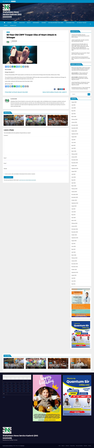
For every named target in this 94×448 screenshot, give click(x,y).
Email (5, 163)
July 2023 (73, 208)
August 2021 (74, 275)
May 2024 (73, 180)
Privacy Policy (72, 445)
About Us (63, 445)
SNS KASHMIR (75, 77)
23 (28, 388)
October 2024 (74, 165)
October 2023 (74, 200)
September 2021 (75, 272)
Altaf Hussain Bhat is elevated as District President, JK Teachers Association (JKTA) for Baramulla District (81, 69)
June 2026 (74, 107)
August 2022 (74, 240)
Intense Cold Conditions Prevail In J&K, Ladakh (54, 92)
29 (24, 391)
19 (11, 388)
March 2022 (74, 255)
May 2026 (73, 110)
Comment (6, 135)
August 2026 (74, 102)
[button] (90, 24)
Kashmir (9, 22)
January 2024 (74, 191)
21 (20, 388)
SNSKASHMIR (14, 41)
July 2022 (73, 243)
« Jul (4, 397)
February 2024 (74, 188)
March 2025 (74, 151)
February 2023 (74, 223)
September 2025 (75, 133)
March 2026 (74, 116)
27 (16, 391)
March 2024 (74, 185)
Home (59, 445)
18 (7, 388)
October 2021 (74, 269)
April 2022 (74, 252)
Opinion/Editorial (70, 22)
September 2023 (75, 203)
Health (28, 22)
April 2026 (74, 113)
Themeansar (22, 445)
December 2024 (75, 159)
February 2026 (74, 119)
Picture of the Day (81, 22)
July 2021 (73, 278)
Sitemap (89, 445)
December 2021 (75, 263)
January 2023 (74, 226)
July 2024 (73, 174)
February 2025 (74, 154)
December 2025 (75, 125)
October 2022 (74, 234)
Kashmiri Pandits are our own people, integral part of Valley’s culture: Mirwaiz (80, 366)
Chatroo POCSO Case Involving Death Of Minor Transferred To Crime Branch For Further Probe (81, 58)
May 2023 (73, 214)
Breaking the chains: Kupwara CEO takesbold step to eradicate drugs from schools (80, 78)
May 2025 (73, 145)
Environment (36, 22)
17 (3, 388)
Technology (13, 25)
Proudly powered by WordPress (8, 445)
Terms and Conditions (79, 445)
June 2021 (74, 281)
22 (24, 388)
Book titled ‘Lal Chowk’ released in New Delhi (17, 92)
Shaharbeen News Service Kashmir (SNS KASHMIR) (12, 14)
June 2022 (74, 246)
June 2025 (74, 142)
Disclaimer (85, 445)
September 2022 (75, 237)
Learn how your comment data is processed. (27, 180)
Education (22, 22)
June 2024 (74, 177)
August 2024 (74, 171)
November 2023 (75, 197)
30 (28, 391)
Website (5, 168)
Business (44, 22)
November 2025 (75, 128)
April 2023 (74, 217)
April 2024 (74, 182)
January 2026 (74, 122)
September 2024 (75, 168)
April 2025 (74, 148)
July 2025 (73, 139)
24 (3, 391)
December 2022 (75, 229)
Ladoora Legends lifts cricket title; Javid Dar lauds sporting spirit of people (35, 122)
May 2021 (73, 283)
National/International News (55, 22)
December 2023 (75, 194)
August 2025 (74, 136)
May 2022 (73, 249)
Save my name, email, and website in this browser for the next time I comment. (20, 173)
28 (20, 391)
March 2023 (74, 220)
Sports (6, 25)
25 (7, 391)
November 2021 (75, 266)
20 (16, 388)
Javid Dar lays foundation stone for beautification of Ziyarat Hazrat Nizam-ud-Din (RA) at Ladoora (80, 36)
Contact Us (67, 445)
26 (11, 391)
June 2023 (74, 211)
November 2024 (75, 162)
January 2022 (74, 260)
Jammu (15, 22)
